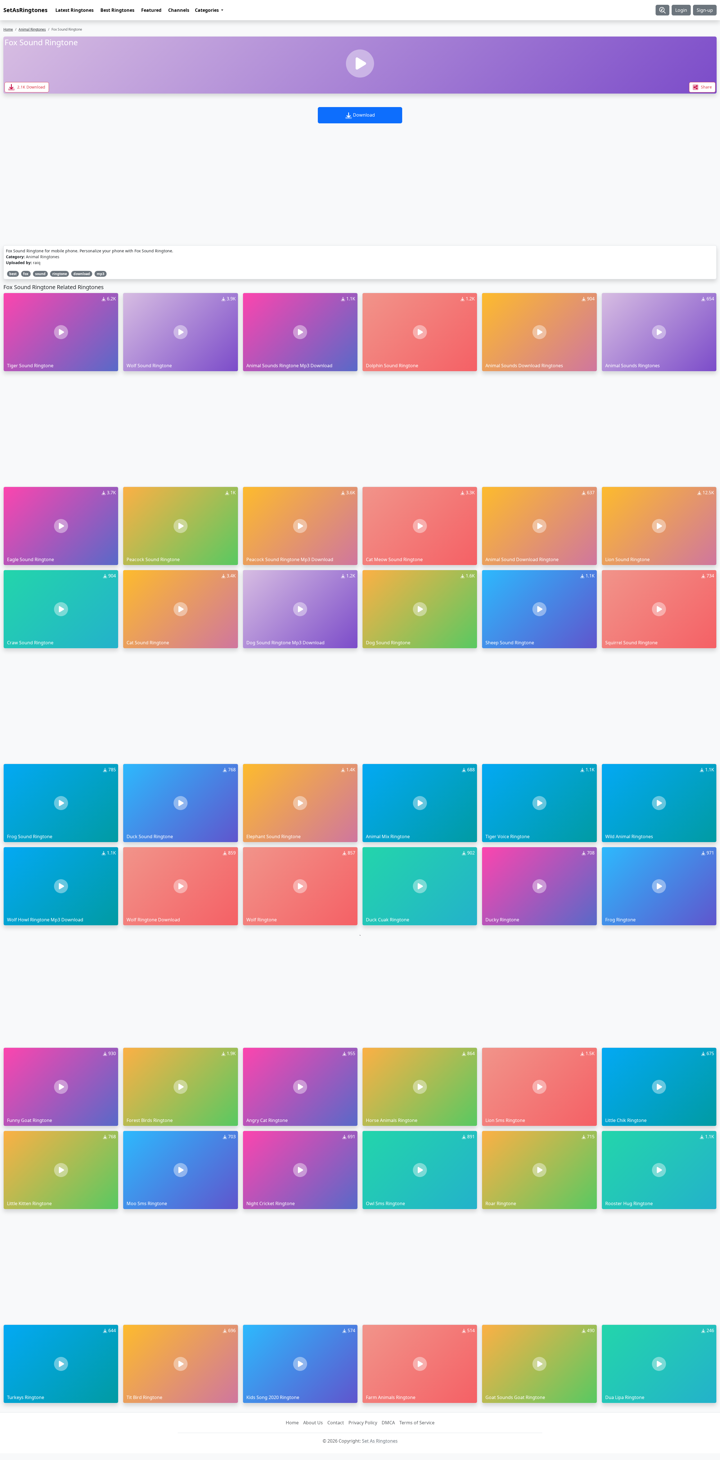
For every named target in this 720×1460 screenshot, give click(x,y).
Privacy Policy (362, 1423)
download (81, 273)
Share (706, 87)
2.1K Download (30, 87)
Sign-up (705, 10)
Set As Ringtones (380, 1441)
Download (363, 115)
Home (8, 29)
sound (40, 273)
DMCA (388, 1423)
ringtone (59, 273)
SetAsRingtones (25, 10)
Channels (178, 10)
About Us (313, 1423)
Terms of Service (417, 1423)
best (13, 273)
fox (25, 273)
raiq (36, 262)
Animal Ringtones (32, 29)
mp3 (100, 273)
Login (681, 10)
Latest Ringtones (74, 10)
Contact (335, 1423)
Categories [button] (207, 10)
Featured (151, 10)
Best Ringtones (117, 10)
